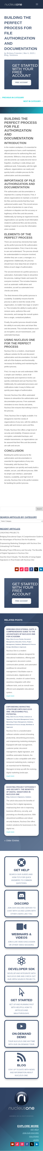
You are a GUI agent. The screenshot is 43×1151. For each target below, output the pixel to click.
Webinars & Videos (21, 936)
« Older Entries (11, 840)
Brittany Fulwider (14, 53)
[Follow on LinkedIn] (41, 569)
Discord (21, 903)
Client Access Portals (17, 639)
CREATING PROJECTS (9, 533)
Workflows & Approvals (18, 647)
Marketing (9, 722)
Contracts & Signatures (17, 797)
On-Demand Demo (21, 1035)
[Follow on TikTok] (22, 569)
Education (18, 642)
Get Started (21, 1000)
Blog (6, 55)
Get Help (21, 870)
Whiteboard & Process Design (15, 724)
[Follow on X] (36, 569)
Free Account (21, 82)
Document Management (21, 719)
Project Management (19, 722)
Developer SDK (21, 969)
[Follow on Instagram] (26, 569)
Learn (36, 1140)
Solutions (13, 55)
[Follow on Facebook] (31, 569)
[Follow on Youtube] (17, 569)
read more (10, 696)
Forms (24, 642)
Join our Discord (30, 1133)
